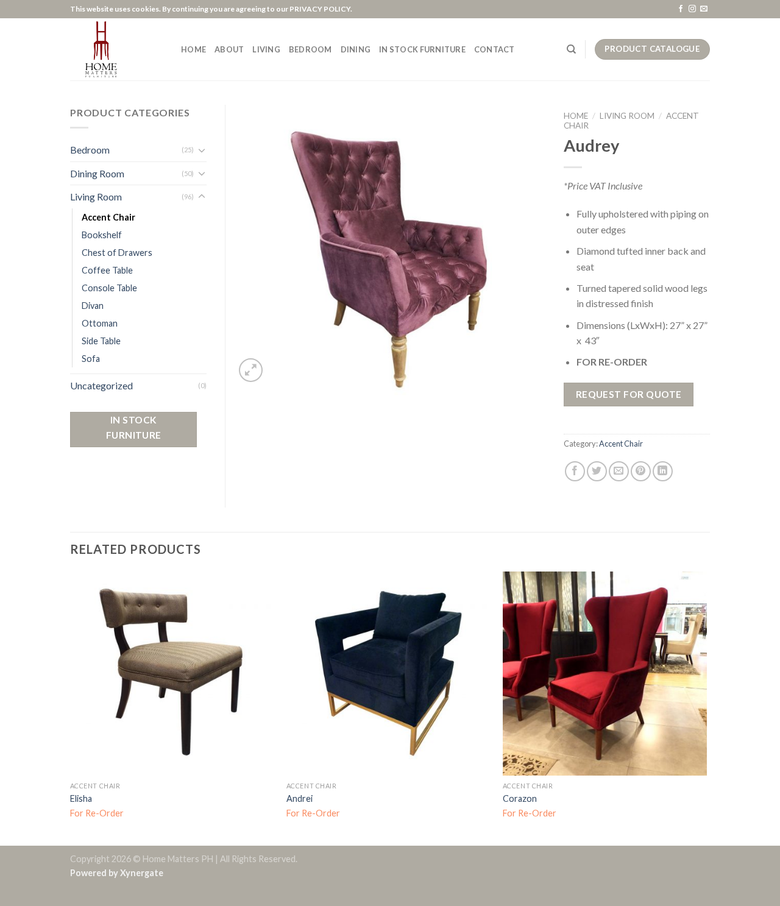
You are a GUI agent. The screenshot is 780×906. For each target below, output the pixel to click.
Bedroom (90, 149)
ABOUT (229, 49)
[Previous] (71, 707)
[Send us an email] (703, 9)
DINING (356, 49)
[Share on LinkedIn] (663, 471)
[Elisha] (172, 674)
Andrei (299, 798)
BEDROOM (310, 49)
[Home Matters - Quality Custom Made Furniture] (116, 49)
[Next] (706, 707)
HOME (193, 49)
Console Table (109, 288)
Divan (93, 305)
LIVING (266, 49)
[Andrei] (388, 674)
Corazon (520, 798)
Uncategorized (101, 385)
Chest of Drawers (117, 252)
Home (576, 116)
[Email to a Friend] (619, 471)
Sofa (91, 358)
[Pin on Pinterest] (641, 471)
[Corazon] (605, 674)
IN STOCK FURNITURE (422, 49)
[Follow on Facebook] (680, 9)
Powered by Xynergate (116, 873)
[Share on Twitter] (597, 471)
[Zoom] (251, 370)
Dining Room (97, 173)
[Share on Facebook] (575, 471)
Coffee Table (107, 270)
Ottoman (100, 323)
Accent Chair (621, 443)
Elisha (81, 798)
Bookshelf (102, 235)
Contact (494, 49)
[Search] (571, 49)
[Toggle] (202, 150)
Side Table (101, 341)
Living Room (627, 116)
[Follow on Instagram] (692, 9)
